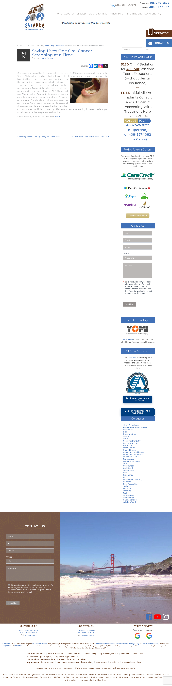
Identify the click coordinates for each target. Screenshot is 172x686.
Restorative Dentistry (133, 479)
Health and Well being (133, 452)
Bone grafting (129, 434)
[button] (159, 13)
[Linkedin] (96, 66)
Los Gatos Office (64, 659)
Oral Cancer (47, 58)
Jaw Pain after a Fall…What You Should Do (89, 137)
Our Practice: (33, 653)
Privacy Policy (46, 656)
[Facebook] (91, 66)
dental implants (102, 644)
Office (126, 253)
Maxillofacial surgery (132, 461)
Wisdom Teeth (129, 502)
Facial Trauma (101, 662)
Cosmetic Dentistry (132, 441)
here (57, 116)
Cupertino (6, 644)
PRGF (125, 477)
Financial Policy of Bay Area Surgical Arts (100, 653)
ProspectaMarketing (125, 668)
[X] (105, 66)
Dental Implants (130, 443)
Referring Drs (134, 14)
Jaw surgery (128, 459)
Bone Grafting (87, 662)
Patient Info (116, 14)
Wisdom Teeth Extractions (68, 662)
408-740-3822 (159, 3)
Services (82, 14)
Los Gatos (132, 358)
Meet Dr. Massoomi (56, 653)
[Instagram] (100, 66)
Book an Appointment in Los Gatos (137, 399)
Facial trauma (129, 448)
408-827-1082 (159, 7)
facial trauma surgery (151, 644)
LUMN (77, 668)
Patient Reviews (73, 653)
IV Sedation (114, 662)
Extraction (127, 445)
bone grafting (134, 644)
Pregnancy (128, 475)
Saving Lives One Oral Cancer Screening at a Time (62, 52)
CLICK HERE (127, 339)
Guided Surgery (130, 450)
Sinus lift (127, 488)
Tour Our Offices (79, 659)
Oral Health (128, 468)
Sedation (127, 486)
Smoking (127, 491)
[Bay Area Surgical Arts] (34, 16)
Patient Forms (137, 653)
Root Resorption (130, 484)
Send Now (129, 304)
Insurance (125, 653)
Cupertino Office (48, 659)
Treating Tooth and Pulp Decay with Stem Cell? (39, 137)
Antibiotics (128, 429)
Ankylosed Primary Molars (135, 427)
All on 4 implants (131, 425)
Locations (150, 14)
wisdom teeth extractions (118, 644)
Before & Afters (98, 14)
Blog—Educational (58, 45)
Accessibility (32, 656)
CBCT (125, 439)
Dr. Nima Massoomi (39, 644)
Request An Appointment (65, 656)
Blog (125, 432)
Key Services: (33, 662)
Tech (125, 493)
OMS (125, 463)
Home (59, 14)
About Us (69, 14)
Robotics (127, 482)
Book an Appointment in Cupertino (137, 412)
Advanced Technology (131, 662)
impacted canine (131, 457)
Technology (128, 495)
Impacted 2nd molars (133, 454)
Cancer (126, 436)
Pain (125, 473)
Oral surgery (128, 470)
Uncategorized (130, 500)
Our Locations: (33, 659)
